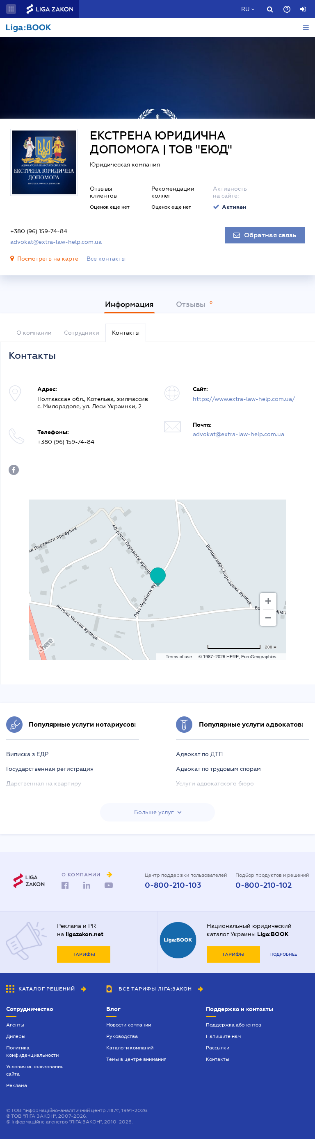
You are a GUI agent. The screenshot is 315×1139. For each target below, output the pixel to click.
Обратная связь (270, 235)
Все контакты (106, 258)
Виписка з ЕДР (27, 754)
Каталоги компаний (129, 1048)
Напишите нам (223, 1036)
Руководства (122, 1036)
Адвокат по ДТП (199, 754)
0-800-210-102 (263, 885)
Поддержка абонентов (233, 1025)
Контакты (217, 1059)
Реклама (16, 1085)
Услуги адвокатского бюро (215, 783)
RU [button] (245, 9)
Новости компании (128, 1025)
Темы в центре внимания (136, 1059)
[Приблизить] (268, 601)
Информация (129, 304)
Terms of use (179, 656)
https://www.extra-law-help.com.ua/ (244, 399)
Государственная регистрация (50, 768)
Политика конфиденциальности (32, 1051)
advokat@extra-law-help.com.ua (56, 242)
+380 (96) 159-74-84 (38, 231)
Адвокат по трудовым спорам (218, 768)
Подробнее (283, 954)
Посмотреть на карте (47, 258)
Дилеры (15, 1036)
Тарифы (84, 954)
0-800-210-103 (173, 885)
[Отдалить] (268, 618)
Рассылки (217, 1048)
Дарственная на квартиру (43, 783)
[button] (11, 9)
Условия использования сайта (35, 1070)
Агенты (15, 1025)
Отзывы (192, 304)
